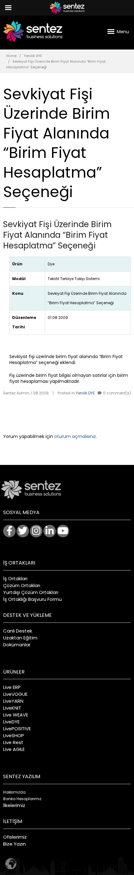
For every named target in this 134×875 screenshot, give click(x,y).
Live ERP (12, 687)
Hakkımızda (14, 792)
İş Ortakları (15, 578)
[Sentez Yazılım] (32, 31)
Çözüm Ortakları (21, 585)
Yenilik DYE (33, 55)
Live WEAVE (15, 714)
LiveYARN (13, 701)
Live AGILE (14, 749)
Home (11, 55)
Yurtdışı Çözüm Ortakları (30, 592)
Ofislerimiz (15, 837)
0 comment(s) (117, 393)
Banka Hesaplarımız (22, 798)
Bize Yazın (14, 844)
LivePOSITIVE (17, 728)
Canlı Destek (17, 631)
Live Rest (13, 742)
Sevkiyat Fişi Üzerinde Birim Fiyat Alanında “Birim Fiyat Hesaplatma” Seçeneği (57, 235)
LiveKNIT (12, 708)
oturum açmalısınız (75, 436)
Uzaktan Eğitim (20, 637)
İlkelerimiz (14, 805)
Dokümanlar (17, 644)
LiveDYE (11, 721)
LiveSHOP (13, 735)
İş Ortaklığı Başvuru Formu (32, 599)
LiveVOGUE (15, 694)
